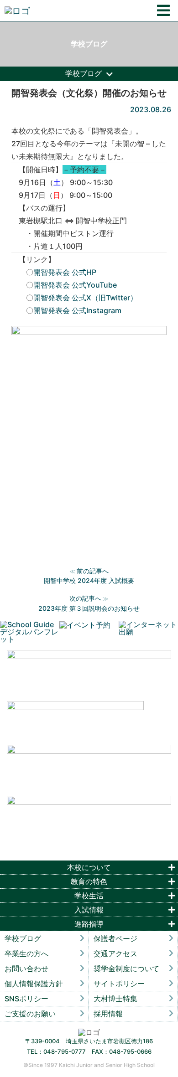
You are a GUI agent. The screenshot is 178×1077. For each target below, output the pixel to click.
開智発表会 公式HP (64, 272)
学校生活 (89, 895)
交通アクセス (115, 953)
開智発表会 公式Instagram (77, 310)
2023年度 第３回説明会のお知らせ (89, 608)
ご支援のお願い (30, 1013)
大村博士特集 (115, 998)
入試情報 (89, 909)
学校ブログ (23, 938)
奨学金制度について (126, 968)
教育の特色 (89, 881)
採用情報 (108, 1013)
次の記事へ (85, 598)
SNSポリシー (26, 998)
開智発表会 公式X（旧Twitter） (85, 297)
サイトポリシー (119, 983)
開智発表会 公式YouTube (75, 284)
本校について (89, 867)
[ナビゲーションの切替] (163, 11)
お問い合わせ (26, 968)
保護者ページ (115, 938)
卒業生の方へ (26, 953)
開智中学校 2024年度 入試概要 (89, 580)
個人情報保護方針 (34, 983)
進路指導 (89, 923)
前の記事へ (93, 571)
